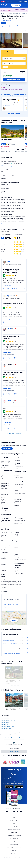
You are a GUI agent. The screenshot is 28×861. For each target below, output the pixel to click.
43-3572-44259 (9, 607)
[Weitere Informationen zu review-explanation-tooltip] (19, 23)
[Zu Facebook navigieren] (7, 811)
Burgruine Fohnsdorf (8, 637)
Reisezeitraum (6, 56)
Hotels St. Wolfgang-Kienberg (8, 720)
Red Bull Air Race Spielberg (10, 643)
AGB (14, 841)
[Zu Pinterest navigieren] (17, 811)
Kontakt (19, 1)
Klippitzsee (6, 648)
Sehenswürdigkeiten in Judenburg (11, 653)
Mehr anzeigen (5, 223)
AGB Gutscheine (14, 844)
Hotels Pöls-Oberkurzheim (7, 726)
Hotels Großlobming (6, 728)
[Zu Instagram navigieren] (10, 811)
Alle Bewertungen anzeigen (13, 433)
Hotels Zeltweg (4, 724)
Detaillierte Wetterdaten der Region (14, 737)
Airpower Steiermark (8, 640)
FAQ (14, 818)
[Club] (9, 10)
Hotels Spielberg (5, 722)
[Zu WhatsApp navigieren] (21, 811)
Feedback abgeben (14, 751)
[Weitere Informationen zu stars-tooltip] (25, 16)
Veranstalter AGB (14, 826)
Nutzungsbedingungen (14, 829)
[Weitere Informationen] (15, 149)
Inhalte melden (14, 820)
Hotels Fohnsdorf (5, 718)
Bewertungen (13, 30)
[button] (11, 40)
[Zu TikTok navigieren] (14, 811)
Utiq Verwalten (14, 838)
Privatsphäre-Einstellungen (14, 835)
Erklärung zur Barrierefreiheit (14, 847)
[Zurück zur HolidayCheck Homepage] (5, 5)
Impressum (14, 853)
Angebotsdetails (11, 585)
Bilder (20, 30)
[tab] (7, 52)
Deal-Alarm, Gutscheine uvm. (14, 823)
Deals (3, 1)
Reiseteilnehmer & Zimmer (9, 61)
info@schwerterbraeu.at (12, 604)
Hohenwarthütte (7, 646)
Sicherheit (14, 850)
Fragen (25, 30)
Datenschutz (14, 832)
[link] (22, 5)
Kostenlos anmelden (20, 9)
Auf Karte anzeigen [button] (7, 20)
